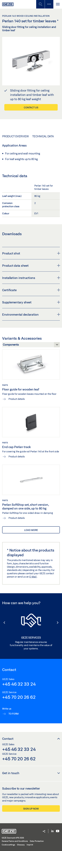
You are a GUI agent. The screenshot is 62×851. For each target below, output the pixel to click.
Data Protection (37, 841)
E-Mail (33, 576)
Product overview (15, 136)
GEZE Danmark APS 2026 (13, 838)
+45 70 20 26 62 (18, 697)
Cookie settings (8, 845)
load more (31, 530)
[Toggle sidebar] (49, 4)
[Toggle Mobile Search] (40, 4)
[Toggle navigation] (57, 4)
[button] (3, 622)
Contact (7, 738)
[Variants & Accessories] (31, 345)
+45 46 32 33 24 (19, 683)
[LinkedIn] (52, 831)
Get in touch (10, 773)
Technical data (43, 136)
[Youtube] (57, 831)
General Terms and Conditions (15, 841)
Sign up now (31, 808)
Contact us (31, 107)
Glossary (21, 845)
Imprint (30, 845)
